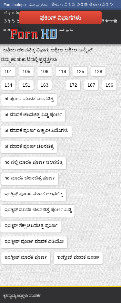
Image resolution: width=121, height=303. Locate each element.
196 (109, 85)
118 (62, 71)
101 (8, 71)
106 (44, 71)
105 (26, 71)
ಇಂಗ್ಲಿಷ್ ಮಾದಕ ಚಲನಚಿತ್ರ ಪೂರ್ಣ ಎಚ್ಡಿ (38, 209)
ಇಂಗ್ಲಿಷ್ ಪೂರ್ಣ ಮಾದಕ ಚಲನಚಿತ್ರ (34, 193)
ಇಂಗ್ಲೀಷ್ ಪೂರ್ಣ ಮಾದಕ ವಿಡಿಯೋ (34, 241)
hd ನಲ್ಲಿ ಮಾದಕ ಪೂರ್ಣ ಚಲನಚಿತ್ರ (34, 162)
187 (91, 85)
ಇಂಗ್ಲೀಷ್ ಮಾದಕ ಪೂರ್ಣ (26, 257)
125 (80, 71)
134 (8, 85)
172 (73, 85)
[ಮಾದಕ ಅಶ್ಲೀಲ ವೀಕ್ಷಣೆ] (34, 33)
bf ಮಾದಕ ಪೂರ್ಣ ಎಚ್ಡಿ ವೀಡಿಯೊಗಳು (36, 130)
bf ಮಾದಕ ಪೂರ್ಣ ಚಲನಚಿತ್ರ (29, 146)
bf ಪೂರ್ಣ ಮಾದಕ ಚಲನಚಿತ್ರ (29, 98)
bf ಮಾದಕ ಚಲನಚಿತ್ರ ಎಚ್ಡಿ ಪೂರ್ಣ (33, 114)
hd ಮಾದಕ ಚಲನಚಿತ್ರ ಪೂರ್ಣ (30, 177)
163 (44, 85)
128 (98, 71)
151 (26, 85)
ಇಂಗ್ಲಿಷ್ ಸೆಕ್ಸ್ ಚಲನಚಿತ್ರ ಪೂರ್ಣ (31, 225)
